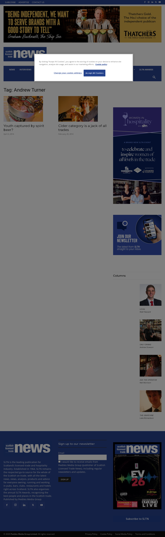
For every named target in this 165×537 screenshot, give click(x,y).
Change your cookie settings (68, 73)
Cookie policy (101, 64)
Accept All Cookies (94, 73)
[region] (83, 67)
